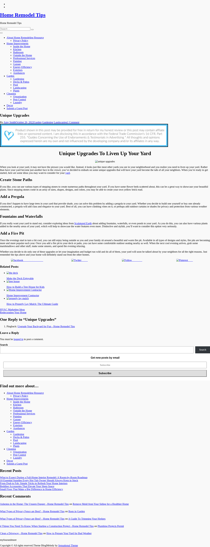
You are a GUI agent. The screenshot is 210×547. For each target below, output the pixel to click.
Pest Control (19, 99)
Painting (17, 61)
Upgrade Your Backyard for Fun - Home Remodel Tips (46, 326)
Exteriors (17, 70)
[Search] (32, 29)
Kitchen (17, 49)
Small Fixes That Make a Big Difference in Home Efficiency (31, 489)
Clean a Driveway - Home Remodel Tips (21, 533)
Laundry (17, 102)
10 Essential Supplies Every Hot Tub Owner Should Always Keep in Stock (39, 480)
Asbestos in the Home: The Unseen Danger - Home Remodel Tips (34, 504)
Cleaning (11, 93)
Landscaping (19, 87)
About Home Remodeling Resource (25, 37)
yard (67, 173)
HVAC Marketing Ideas (12, 309)
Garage (17, 64)
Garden (10, 76)
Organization (20, 96)
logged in (18, 339)
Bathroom (18, 52)
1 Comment (73, 122)
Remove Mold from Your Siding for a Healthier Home (101, 504)
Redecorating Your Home (13, 312)
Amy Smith (10, 122)
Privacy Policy (20, 40)
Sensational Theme (68, 545)
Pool (15, 84)
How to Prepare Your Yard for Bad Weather (69, 533)
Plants (16, 90)
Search (4, 344)
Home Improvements (17, 43)
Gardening (18, 78)
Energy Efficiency (22, 67)
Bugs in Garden (76, 511)
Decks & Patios (21, 81)
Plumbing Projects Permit (111, 526)
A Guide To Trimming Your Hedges (86, 518)
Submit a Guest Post (17, 108)
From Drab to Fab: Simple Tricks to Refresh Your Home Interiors (33, 483)
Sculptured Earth (83, 223)
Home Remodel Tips (22, 15)
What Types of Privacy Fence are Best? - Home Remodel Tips (32, 511)
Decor (10, 105)
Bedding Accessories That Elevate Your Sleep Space (27, 486)
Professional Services (24, 58)
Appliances (19, 73)
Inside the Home (21, 46)
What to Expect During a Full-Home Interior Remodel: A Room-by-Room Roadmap (43, 477)
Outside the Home (22, 55)
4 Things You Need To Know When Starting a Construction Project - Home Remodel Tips (47, 526)
